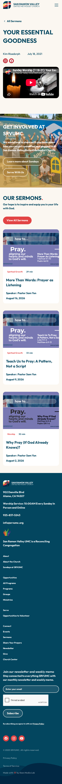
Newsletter (8, 648)
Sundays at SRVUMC (13, 567)
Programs (7, 588)
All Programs (9, 583)
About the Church (11, 561)
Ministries (8, 599)
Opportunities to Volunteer (16, 615)
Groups (6, 594)
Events (6, 631)
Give (5, 654)
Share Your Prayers (12, 642)
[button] (56, 5)
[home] (21, 5)
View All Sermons (17, 220)
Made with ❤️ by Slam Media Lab (19, 772)
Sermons (7, 637)
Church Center (10, 659)
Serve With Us (15, 172)
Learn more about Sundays (23, 161)
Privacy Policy (10, 758)
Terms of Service (11, 766)
